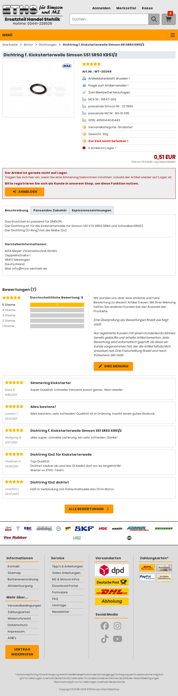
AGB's (12, 638)
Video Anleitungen (66, 573)
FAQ (55, 599)
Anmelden (101, 8)
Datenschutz (18, 625)
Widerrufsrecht (19, 618)
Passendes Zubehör (50, 210)
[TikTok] (105, 638)
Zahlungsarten (19, 612)
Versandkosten (167, 162)
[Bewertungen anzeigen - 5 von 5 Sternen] (91, 64)
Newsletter (60, 612)
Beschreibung (16, 210)
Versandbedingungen (23, 605)
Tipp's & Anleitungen (67, 566)
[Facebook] (105, 626)
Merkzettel (126, 8)
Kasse (147, 8)
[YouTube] (117, 638)
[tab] (16, 210)
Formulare (60, 592)
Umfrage (59, 605)
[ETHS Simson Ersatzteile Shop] (32, 15)
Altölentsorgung (20, 586)
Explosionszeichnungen (91, 210)
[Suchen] (153, 19)
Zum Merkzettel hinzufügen (109, 92)
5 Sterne (8, 304)
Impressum (16, 631)
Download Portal (65, 586)
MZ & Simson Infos (65, 579)
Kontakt (14, 566)
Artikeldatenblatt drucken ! (109, 78)
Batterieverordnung (23, 579)
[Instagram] (117, 626)
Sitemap (14, 573)
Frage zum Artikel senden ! (108, 85)
